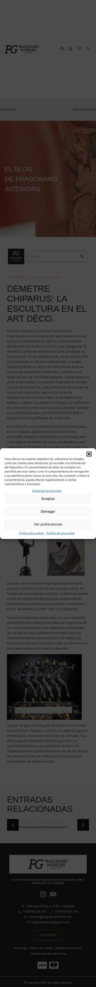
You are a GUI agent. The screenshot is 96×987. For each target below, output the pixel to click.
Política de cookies (31, 533)
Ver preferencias (48, 524)
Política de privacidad (60, 533)
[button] (89, 454)
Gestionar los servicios (47, 490)
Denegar (48, 511)
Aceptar (48, 498)
